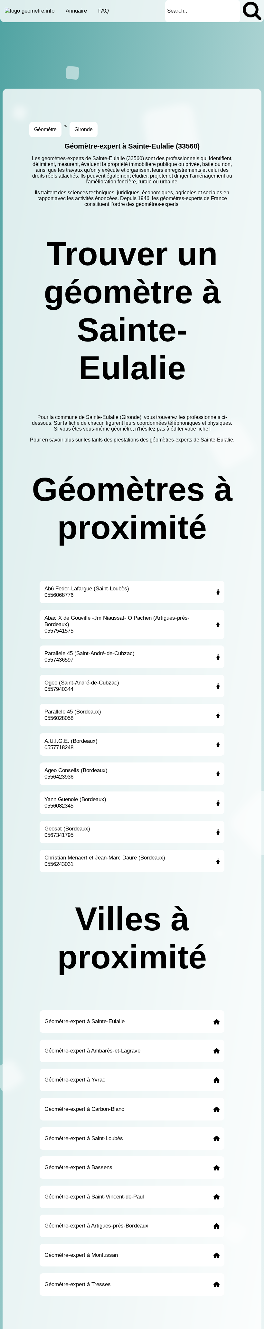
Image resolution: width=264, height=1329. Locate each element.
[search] (252, 11)
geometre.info (38, 11)
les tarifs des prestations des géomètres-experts (138, 439)
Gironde (83, 129)
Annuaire (76, 11)
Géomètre (45, 129)
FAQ (103, 11)
